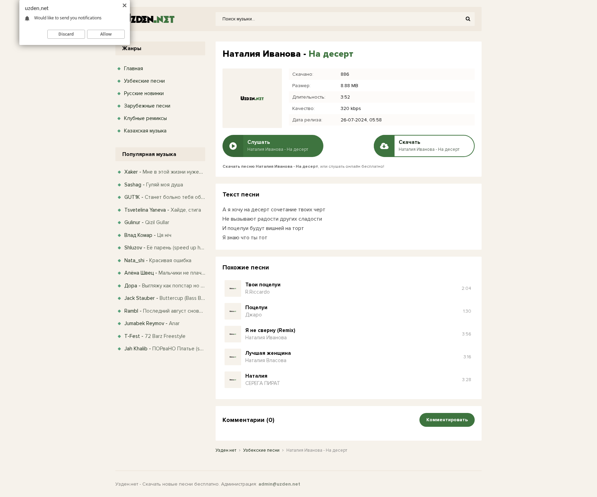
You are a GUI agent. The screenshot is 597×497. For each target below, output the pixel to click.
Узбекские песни (144, 81)
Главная (133, 68)
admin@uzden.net (279, 484)
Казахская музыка (145, 131)
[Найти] (468, 19)
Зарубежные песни (147, 106)
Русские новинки (144, 93)
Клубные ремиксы (145, 118)
